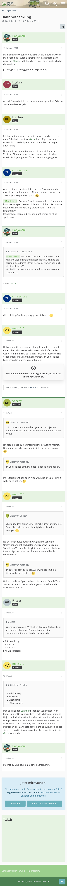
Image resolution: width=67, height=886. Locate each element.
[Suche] (47, 4)
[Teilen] (62, 26)
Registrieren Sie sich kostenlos (23, 792)
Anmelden (15, 803)
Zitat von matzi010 (19, 422)
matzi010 (33, 387)
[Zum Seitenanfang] (62, 881)
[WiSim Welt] (7, 4)
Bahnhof (25, 710)
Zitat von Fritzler (18, 685)
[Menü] (63, 4)
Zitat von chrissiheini (21, 251)
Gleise (16, 60)
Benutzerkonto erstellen (44, 803)
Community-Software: (33, 881)
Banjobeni (10, 21)
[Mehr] (61, 48)
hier (12, 283)
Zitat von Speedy (18, 515)
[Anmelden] (55, 4)
